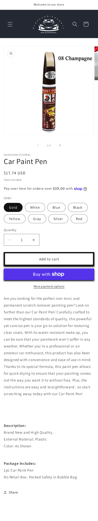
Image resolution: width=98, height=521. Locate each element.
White (35, 207)
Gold (13, 207)
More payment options (49, 286)
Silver (58, 218)
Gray (37, 218)
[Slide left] (37, 145)
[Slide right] (60, 145)
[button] (10, 24)
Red (79, 218)
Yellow (14, 218)
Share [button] (13, 492)
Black (77, 207)
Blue (56, 207)
